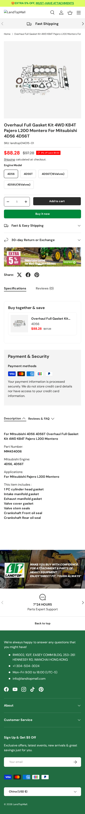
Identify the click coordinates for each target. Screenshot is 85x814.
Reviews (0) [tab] (45, 288)
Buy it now (42, 214)
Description (12, 418)
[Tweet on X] (19, 274)
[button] (70, 12)
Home (7, 34)
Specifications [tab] (15, 288)
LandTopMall (20, 804)
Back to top (42, 623)
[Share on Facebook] (28, 274)
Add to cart (57, 201)
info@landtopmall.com (29, 678)
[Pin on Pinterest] (36, 274)
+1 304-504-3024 (26, 666)
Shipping (9, 159)
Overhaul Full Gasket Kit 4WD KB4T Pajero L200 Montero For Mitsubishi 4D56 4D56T (49, 319)
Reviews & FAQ (39, 419)
